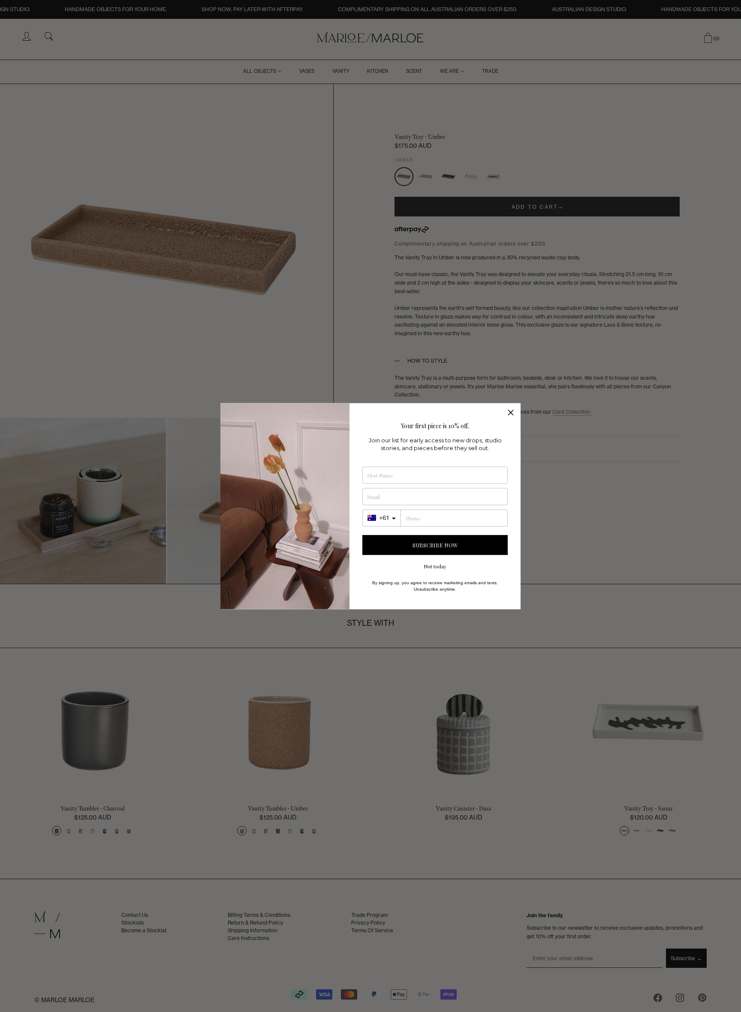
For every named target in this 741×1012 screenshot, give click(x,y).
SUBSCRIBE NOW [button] (435, 545)
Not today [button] (435, 565)
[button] (510, 412)
